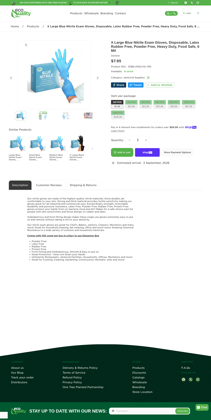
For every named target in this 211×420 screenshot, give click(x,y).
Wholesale (91, 13)
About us (17, 368)
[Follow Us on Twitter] (190, 379)
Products (76, 13)
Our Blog (17, 372)
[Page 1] (20, 115)
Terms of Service (74, 372)
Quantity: (117, 140)
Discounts (139, 372)
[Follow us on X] (192, 3)
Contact (120, 13)
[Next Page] (92, 149)
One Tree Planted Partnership (83, 387)
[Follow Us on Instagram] (198, 379)
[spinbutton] (137, 140)
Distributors (19, 382)
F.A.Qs (185, 368)
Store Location (142, 392)
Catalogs (138, 377)
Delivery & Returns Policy (80, 368)
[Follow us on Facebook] (186, 3)
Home (15, 26)
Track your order (22, 377)
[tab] (20, 115)
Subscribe (182, 411)
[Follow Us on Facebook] (183, 379)
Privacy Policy (72, 382)
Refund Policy (72, 377)
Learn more (117, 131)
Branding (106, 13)
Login (188, 13)
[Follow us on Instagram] (198, 3)
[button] (148, 77)
